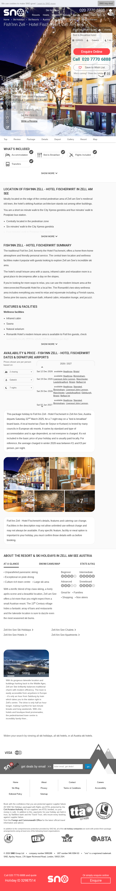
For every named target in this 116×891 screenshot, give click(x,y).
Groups (66, 15)
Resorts (36, 15)
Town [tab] (10, 673)
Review (17, 139)
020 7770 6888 (17, 875)
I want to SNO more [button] (46, 3)
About (44, 782)
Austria (46, 19)
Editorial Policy (15, 794)
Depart (57, 139)
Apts (64, 635)
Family (76, 15)
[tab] (11, 564)
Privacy (44, 788)
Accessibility (100, 788)
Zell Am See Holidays (17, 630)
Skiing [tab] (26, 673)
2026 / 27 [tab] (66, 363)
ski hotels (62, 735)
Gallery (70, 139)
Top (5, 139)
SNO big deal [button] (106, 3)
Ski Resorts (33, 19)
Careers (100, 782)
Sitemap (44, 794)
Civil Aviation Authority (13, 809)
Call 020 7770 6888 (92, 59)
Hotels (46, 15)
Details (45, 139)
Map (95, 139)
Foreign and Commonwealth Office (26, 820)
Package (31, 139)
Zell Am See (59, 19)
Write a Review (29, 121)
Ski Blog (15, 788)
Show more (48, 236)
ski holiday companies (73, 829)
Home (6, 19)
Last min (96, 15)
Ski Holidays (18, 19)
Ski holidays (52, 10)
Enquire (96, 880)
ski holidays (46, 735)
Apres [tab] (41, 673)
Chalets (56, 15)
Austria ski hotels (83, 735)
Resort (83, 139)
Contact (72, 782)
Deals (86, 15)
